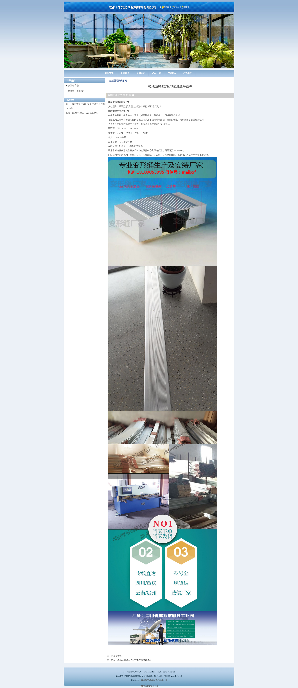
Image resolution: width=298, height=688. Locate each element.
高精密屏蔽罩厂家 (159, 680)
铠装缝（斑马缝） (76, 91)
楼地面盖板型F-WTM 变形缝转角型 (134, 660)
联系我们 (187, 73)
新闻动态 (140, 73)
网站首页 (109, 73)
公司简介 (125, 73)
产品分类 (156, 73)
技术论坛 (172, 73)
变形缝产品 (73, 85)
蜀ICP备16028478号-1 (149, 686)
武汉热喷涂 (146, 680)
